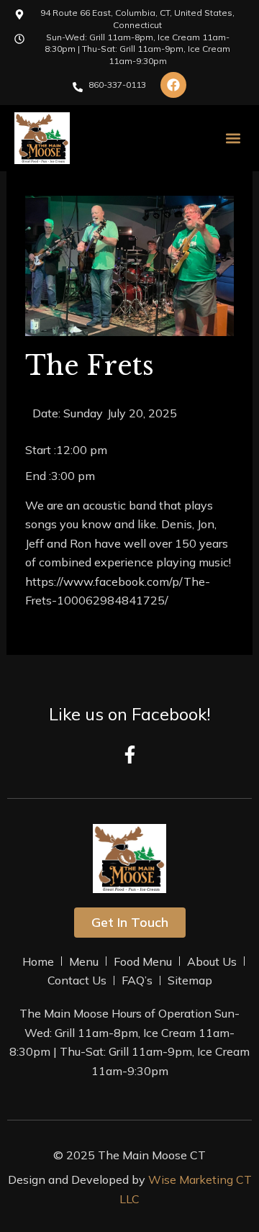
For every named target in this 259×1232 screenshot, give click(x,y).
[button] (233, 138)
